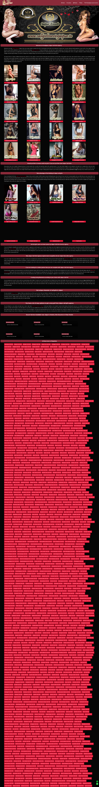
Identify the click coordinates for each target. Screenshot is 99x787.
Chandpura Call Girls (36, 568)
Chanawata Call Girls (20, 563)
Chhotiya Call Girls (63, 595)
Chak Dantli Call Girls (59, 544)
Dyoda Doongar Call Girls (70, 687)
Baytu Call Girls (47, 452)
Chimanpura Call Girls (47, 598)
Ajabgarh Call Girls (39, 349)
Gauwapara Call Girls (59, 716)
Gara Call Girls (42, 711)
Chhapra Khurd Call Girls (48, 588)
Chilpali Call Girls (38, 598)
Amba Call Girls (70, 359)
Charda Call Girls (8, 576)
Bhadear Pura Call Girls (46, 462)
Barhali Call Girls (31, 433)
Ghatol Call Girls (68, 724)
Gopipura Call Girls (80, 738)
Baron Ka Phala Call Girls (83, 440)
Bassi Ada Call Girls (60, 447)
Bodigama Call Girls (79, 519)
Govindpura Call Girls (40, 743)
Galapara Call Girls (88, 696)
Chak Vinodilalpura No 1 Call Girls (87, 558)
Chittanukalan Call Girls (9, 603)
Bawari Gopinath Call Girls (70, 450)
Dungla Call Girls (36, 684)
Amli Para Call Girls (18, 366)
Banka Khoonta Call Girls (62, 415)
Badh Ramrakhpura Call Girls (59, 383)
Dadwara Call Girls (63, 615)
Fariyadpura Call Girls (32, 689)
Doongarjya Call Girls (20, 677)
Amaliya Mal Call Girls (86, 356)
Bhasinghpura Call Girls (59, 479)
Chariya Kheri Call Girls (36, 576)
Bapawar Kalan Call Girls (61, 420)
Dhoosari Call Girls (78, 664)
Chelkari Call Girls (38, 583)
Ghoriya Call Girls (59, 726)
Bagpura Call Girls (65, 393)
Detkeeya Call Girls (48, 642)
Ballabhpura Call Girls (36, 405)
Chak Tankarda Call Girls (54, 558)
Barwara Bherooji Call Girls (56, 442)
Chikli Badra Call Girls (9, 598)
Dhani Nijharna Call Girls (45, 652)
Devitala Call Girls (45, 645)
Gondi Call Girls (64, 733)
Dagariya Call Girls (80, 615)
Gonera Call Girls (72, 733)
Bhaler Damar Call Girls (42, 470)
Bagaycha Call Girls (62, 391)
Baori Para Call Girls (51, 420)
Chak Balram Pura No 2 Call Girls (50, 539)
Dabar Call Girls (80, 610)
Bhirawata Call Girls (53, 494)
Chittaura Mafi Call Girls (33, 603)
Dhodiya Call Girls (54, 662)
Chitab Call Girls (60, 600)
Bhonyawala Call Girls (40, 499)
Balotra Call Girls (75, 405)
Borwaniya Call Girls (9, 531)
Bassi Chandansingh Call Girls (72, 447)
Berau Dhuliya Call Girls (70, 460)
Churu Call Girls (43, 610)
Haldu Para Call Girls (50, 756)
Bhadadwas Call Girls (35, 462)
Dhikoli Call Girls (86, 659)
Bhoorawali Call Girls (67, 502)
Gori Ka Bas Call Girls (54, 741)
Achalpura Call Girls (65, 344)
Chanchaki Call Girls (40, 563)
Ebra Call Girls (16, 689)
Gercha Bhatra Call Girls (28, 719)
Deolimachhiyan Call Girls (30, 640)
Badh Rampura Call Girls (47, 383)
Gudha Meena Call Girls (54, 746)
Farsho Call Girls (41, 689)
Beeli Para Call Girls (18, 455)
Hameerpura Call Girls (19, 758)
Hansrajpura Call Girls (59, 761)
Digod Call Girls (89, 667)
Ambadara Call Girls (30, 361)
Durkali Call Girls (18, 687)
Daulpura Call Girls (33, 630)
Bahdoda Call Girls (56, 396)
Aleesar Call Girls (19, 356)
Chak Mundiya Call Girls (22, 553)
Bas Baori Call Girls (31, 445)
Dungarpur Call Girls (27, 684)
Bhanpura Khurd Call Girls (82, 474)
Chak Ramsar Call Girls (22, 556)
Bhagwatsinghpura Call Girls (25, 467)
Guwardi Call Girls (53, 753)
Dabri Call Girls (71, 613)
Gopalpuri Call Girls (28, 738)
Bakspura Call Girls (89, 401)
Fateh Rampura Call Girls (74, 689)
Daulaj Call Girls (80, 627)
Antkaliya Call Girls (24, 371)
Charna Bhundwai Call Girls (65, 576)
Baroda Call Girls (25, 440)
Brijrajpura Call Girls (27, 534)
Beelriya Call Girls (44, 455)
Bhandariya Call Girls (66, 472)
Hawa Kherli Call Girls (83, 775)
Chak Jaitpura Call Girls (47, 548)
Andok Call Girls (44, 368)
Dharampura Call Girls (53, 655)
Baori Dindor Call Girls (9, 420)
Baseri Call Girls (58, 445)
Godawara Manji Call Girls (85, 729)
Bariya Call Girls (46, 435)
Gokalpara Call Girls (58, 731)
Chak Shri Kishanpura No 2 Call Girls (27, 558)
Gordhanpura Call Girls (36, 741)
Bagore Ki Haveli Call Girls (54, 393)
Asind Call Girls (25, 376)
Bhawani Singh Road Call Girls (51, 484)
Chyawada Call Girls (52, 610)
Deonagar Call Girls (82, 640)
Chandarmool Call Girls (56, 566)
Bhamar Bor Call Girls (61, 470)
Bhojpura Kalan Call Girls (49, 497)
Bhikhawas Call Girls (68, 492)
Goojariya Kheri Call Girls (31, 736)
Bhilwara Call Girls (77, 492)
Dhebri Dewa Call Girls (77, 657)
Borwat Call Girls (17, 531)
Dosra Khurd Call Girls (9, 682)
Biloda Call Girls (50, 514)
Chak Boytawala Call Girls (32, 541)
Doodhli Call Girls (55, 674)
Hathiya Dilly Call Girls (87, 773)
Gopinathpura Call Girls (61, 738)
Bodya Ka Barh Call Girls (17, 521)
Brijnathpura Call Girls (9, 534)
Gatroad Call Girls (29, 716)
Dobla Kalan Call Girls (69, 669)
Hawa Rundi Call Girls (9, 778)
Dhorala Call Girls (87, 664)
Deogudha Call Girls (61, 637)
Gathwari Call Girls (8, 716)
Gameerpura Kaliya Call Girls (44, 701)
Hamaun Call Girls (89, 756)
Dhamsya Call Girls (70, 647)
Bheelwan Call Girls (18, 489)
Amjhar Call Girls (66, 364)
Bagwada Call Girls (36, 396)
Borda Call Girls (15, 526)
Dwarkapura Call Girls (49, 687)
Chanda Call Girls (69, 563)
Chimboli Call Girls (57, 598)
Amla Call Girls (75, 364)
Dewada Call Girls (71, 645)
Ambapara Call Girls (49, 361)
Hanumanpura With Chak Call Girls (23, 763)
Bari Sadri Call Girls (87, 433)
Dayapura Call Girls (9, 632)
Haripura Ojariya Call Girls (69, 768)
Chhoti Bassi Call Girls (20, 595)
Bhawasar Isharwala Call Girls (34, 487)
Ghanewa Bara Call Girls (68, 719)
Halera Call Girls (59, 756)
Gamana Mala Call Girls (56, 699)
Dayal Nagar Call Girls (67, 630)
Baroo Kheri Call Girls (9, 442)
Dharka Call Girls (72, 655)
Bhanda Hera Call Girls (47, 472)
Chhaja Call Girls (8, 585)
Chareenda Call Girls (17, 576)
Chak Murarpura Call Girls (34, 553)
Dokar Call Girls (59, 672)
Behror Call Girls (24, 460)
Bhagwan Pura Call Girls (62, 465)
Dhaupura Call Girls (47, 657)
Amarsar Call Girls (38, 359)
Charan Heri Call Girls (9, 573)
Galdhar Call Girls (17, 699)
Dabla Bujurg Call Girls (41, 613)
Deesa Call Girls (89, 632)
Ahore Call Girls (20, 349)
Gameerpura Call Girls (17, 701)
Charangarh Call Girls (31, 573)
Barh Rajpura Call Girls (57, 430)
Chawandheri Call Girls (34, 581)
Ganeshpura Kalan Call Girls (35, 706)
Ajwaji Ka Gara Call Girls (48, 351)
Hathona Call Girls (45, 775)
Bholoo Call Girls (90, 497)
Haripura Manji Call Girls (57, 768)
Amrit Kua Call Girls (54, 366)
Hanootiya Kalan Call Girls (74, 758)
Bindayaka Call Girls (86, 514)
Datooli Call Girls (52, 627)
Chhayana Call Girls (72, 590)
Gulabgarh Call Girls (40, 748)
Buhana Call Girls (34, 536)
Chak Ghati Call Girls (31, 546)
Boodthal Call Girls (75, 521)
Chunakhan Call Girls (9, 610)
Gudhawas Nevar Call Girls (10, 748)
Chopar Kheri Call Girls (77, 605)
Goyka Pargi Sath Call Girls (10, 746)
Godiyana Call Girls (9, 731)
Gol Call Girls (20, 733)
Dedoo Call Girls (38, 632)
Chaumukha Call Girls (54, 578)
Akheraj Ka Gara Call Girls (41, 354)
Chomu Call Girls (59, 605)
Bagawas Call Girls (27, 391)
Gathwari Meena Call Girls (19, 716)
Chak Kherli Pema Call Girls (10, 551)
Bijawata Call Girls (44, 511)
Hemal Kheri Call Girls (18, 780)
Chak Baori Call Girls (62, 539)
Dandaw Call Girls (63, 622)
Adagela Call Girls (16, 346)
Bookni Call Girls (90, 521)
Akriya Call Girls (75, 354)
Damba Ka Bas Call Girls (88, 620)
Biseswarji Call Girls (44, 516)
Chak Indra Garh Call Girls (10, 548)
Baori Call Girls (82, 418)
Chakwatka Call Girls (56, 561)
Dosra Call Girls (86, 679)
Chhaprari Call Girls (59, 588)
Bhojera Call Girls (88, 494)
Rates (81, 2)
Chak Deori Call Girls (80, 544)
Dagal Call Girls (72, 615)
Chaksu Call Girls (38, 561)
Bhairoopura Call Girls (65, 467)
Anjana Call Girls (59, 368)
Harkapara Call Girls (19, 770)
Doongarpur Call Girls (30, 677)
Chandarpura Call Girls (67, 566)
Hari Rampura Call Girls (86, 766)
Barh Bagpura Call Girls (56, 425)
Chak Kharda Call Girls (69, 548)
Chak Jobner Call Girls (58, 548)
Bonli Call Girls (46, 521)
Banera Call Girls (58, 413)
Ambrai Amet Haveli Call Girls (87, 361)
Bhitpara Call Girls (62, 494)
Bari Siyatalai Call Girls (19, 435)
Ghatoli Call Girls (77, 724)
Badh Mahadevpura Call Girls (35, 383)
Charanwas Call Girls (41, 573)
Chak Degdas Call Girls (69, 544)
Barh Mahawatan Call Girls (10, 430)
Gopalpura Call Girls (18, 738)
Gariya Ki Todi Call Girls (39, 714)
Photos (75, 2)
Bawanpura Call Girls (59, 450)
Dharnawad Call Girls (19, 657)
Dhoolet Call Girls (48, 664)
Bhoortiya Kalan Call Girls (18, 504)
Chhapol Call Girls (8, 588)
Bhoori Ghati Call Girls (77, 502)
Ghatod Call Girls (60, 724)
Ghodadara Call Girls (35, 726)
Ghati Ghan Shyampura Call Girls (11, 724)
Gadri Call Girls (88, 694)
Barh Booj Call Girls (9, 428)
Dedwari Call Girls (46, 632)
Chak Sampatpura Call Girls (55, 556)
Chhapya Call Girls (76, 588)
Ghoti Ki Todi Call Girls (78, 726)
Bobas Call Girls (51, 519)
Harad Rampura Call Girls (67, 763)
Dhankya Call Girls (81, 652)
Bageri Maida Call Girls (9, 393)
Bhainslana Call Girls (46, 467)
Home (63, 2)
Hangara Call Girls (63, 758)
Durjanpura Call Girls (9, 687)
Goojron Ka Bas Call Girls (43, 736)
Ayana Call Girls (67, 378)
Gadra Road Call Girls (79, 694)
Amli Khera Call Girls (9, 366)
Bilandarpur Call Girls (17, 514)
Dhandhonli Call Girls (17, 650)
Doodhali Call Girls (47, 674)
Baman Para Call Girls (32, 408)
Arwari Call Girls (69, 373)
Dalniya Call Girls (8, 620)
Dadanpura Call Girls (16, 615)
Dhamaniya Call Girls (60, 647)
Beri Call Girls (89, 460)
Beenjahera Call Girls (73, 455)
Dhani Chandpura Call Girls (64, 650)
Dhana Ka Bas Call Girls (80, 647)
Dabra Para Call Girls (62, 613)
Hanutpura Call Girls (45, 763)
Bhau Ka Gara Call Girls (19, 484)
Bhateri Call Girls (16, 482)
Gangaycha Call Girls (43, 709)
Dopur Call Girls (60, 679)
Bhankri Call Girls (17, 474)
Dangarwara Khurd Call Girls (74, 622)
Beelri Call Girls (36, 455)
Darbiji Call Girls (8, 627)
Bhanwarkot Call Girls (40, 477)
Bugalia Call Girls (25, 536)
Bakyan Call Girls (8, 403)
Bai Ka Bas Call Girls (83, 396)
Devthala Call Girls (62, 645)
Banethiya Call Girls (67, 413)
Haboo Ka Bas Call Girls (19, 756)
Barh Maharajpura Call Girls (76, 428)
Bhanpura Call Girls (72, 474)
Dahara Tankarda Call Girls (26, 618)
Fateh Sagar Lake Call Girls (86, 689)
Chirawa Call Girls (74, 598)
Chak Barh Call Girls (72, 539)
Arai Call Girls (40, 371)
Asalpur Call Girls (77, 373)
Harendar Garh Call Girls (50, 766)
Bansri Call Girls (26, 418)
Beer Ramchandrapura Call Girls (33, 457)
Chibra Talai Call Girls (73, 595)
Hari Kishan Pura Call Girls (74, 766)
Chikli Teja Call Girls (29, 598)
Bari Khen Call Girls (69, 433)
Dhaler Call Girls (42, 647)
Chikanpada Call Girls (83, 595)
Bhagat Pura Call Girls (9, 465)
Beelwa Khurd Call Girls (54, 455)
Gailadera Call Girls (52, 696)
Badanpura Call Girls (51, 381)
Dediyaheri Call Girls (29, 632)
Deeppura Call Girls (81, 632)
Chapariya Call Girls (66, 571)
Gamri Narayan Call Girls (64, 701)
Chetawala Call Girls (58, 583)
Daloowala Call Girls (29, 620)
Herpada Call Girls (28, 780)
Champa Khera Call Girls (67, 561)
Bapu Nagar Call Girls (19, 423)
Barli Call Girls (35, 438)
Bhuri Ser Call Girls (74, 507)
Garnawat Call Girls (69, 714)
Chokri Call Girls (19, 605)
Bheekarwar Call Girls (75, 487)
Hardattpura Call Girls (20, 766)
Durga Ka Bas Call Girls (56, 684)
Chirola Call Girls (27, 600)
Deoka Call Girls (70, 637)
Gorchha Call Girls (26, 741)
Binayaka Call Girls (76, 514)
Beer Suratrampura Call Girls (47, 457)
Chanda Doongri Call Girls (79, 563)
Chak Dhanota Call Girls (10, 546)
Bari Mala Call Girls (78, 433)
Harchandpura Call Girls (10, 766)
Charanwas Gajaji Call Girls (52, 573)
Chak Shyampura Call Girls (41, 558)
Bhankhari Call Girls (9, 474)
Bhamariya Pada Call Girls (82, 470)
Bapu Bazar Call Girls (9, 423)
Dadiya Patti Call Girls (36, 615)
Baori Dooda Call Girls (19, 420)
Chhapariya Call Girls (71, 585)
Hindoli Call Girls (53, 783)
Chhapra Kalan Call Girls (37, 588)
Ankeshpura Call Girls (68, 368)
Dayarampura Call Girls (19, 632)
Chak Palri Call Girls (80, 553)
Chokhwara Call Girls (79, 603)
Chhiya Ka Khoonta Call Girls (68, 593)
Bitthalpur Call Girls (16, 519)
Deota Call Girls (17, 642)
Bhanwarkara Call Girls (29, 477)
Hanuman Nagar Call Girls (70, 761)
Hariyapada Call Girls (9, 770)
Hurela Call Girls (88, 785)
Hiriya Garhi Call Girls (34, 785)
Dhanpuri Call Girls (8, 655)
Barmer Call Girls (81, 438)
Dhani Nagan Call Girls (23, 652)
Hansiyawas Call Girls (49, 761)
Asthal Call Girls (64, 376)
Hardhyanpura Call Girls (31, 766)
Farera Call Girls (23, 689)
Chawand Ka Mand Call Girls (22, 581)
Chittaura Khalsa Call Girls (21, 603)
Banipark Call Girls (26, 415)
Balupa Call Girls (22, 408)
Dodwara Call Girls (22, 672)
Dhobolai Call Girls (36, 662)
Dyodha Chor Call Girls (82, 687)
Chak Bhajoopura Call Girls (20, 541)
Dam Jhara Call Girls (57, 620)
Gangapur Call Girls (57, 706)
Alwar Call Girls (42, 356)
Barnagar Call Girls (8, 440)
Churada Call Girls (27, 610)
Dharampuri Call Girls (63, 655)
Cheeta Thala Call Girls (9, 583)
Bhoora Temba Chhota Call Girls (55, 502)
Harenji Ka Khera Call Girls (61, 766)
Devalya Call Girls (89, 642)
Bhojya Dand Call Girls (72, 497)
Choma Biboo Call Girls (28, 605)
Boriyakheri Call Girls (9, 529)
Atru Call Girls (34, 378)
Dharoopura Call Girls (29, 657)
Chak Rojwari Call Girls (43, 556)
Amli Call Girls (91, 364)
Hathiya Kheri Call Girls (9, 775)
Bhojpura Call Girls (39, 497)
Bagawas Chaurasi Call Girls (50, 391)
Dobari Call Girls (51, 669)
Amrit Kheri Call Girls (44, 366)
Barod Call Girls (17, 440)
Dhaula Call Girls (38, 657)
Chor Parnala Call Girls (88, 605)
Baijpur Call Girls (18, 398)
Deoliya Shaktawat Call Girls (61, 640)
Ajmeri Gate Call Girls (19, 351)
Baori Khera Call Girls (30, 420)
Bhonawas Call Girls (9, 499)
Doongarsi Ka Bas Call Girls (42, 677)
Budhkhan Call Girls (9, 536)
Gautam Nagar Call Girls (48, 716)
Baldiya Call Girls (75, 403)
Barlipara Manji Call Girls (63, 438)
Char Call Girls (83, 571)
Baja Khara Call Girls (54, 398)
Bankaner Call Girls (72, 415)
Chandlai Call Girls (17, 568)
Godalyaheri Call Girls (74, 729)
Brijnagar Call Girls (87, 531)
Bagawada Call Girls (18, 391)
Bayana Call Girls (31, 452)
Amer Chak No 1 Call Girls (19, 364)
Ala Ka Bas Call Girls (84, 354)
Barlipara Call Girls (53, 438)
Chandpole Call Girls (27, 568)
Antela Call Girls (15, 371)
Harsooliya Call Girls (17, 773)
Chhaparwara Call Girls (82, 585)
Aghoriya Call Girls (71, 346)
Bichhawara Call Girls (26, 509)
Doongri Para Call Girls (51, 679)
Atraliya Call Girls (26, 378)
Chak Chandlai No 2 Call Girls (11, 544)
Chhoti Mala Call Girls (42, 595)
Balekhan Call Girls (85, 403)
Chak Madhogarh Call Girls (56, 551)
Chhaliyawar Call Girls (17, 585)
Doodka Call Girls (63, 674)
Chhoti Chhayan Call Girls (32, 595)
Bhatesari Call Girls (25, 482)
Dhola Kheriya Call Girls (64, 662)
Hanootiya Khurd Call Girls (86, 758)
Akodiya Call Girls (67, 354)
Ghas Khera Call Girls (18, 721)
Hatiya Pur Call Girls (54, 775)
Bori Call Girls (39, 526)
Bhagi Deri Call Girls (29, 465)
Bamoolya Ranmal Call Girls (10, 413)
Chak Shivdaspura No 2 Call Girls (11, 558)
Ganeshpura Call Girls (9, 706)
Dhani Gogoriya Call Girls (88, 650)
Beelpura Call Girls (28, 455)
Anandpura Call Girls (64, 366)
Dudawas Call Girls (39, 682)
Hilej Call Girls (47, 780)
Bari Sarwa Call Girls (9, 435)
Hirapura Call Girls (25, 785)
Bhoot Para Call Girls (29, 504)
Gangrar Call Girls (85, 709)
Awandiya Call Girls (59, 378)
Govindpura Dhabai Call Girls (65, 743)
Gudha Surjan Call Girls (78, 746)
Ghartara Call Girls (8, 721)
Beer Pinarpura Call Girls (20, 457)
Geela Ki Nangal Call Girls (81, 716)
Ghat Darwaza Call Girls (38, 721)
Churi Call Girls (35, 610)
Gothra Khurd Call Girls (20, 743)
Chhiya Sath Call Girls (80, 593)
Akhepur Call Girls (21, 354)
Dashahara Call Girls (43, 627)
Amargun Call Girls (8, 359)
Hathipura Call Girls (77, 773)
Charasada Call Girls (63, 573)
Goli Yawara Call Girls (45, 733)
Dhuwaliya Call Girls (62, 667)
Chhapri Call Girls (67, 588)
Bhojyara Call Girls (82, 497)
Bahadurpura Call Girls (46, 396)
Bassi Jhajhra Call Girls (84, 447)
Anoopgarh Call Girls (78, 368)
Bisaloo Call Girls (35, 516)
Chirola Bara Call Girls (37, 600)
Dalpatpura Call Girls (39, 620)
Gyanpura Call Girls (88, 753)
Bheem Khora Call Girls (28, 489)
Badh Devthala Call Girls (22, 383)
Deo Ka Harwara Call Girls (10, 637)
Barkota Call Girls (8, 438)
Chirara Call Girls (66, 598)
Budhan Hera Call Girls (74, 534)
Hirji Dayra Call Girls (54, 785)
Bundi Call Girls (42, 536)
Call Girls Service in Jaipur (37, 306)
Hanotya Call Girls (17, 761)
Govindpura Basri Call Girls (52, 743)
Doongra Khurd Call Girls (86, 677)
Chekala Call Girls (29, 583)
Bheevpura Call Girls (26, 492)
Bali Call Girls (7, 405)
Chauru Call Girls (74, 578)
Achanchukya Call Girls (75, 344)
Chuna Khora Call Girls (83, 608)
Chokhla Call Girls (70, 603)
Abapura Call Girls (18, 344)
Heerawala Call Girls (77, 778)
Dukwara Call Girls (85, 682)
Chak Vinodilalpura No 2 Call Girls (12, 561)
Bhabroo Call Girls (16, 462)
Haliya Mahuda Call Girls (69, 756)
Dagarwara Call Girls (89, 615)
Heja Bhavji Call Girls (86, 778)
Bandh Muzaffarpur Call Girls (47, 413)
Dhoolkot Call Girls (69, 664)
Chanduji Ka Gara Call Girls (45, 571)
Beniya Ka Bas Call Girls (59, 460)
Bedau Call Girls (63, 452)
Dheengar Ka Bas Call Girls (20, 659)
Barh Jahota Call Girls (65, 428)
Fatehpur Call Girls (18, 692)
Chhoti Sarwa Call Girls (53, 595)
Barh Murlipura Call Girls (32, 430)
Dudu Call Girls (68, 682)
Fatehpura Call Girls (27, 692)
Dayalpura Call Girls (87, 630)
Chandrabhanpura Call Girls (59, 568)
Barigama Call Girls (29, 435)
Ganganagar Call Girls (46, 706)
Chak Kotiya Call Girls (34, 551)
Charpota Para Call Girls (77, 576)
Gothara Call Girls (86, 741)
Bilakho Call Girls (8, 514)
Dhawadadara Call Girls (57, 657)
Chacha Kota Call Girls (61, 536)
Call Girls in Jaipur (68, 258)
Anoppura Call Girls (88, 368)
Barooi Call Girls (18, 442)
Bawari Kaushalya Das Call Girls (83, 450)
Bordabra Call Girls (24, 526)
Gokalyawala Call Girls (68, 731)
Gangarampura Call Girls (10, 709)
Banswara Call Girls (63, 418)
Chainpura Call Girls (85, 536)
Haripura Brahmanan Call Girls (32, 768)
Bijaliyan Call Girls (79, 509)
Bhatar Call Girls (8, 482)
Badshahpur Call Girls (62, 388)
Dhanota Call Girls (90, 652)
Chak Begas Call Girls (9, 541)
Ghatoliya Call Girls (86, 724)
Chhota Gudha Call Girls (10, 595)
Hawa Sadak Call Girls (19, 778)
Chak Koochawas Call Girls (23, 551)
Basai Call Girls (50, 445)
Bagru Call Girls (19, 396)
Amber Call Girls (76, 361)
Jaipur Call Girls (15, 48)
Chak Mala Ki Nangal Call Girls (82, 551)
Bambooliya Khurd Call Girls (10, 410)
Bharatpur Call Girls (9, 479)
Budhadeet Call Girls (64, 534)
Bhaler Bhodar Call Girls (20, 470)
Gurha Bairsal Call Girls (26, 751)
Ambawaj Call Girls (59, 361)
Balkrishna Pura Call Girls (25, 405)
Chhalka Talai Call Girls (28, 585)
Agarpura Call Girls (62, 346)
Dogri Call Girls (51, 672)
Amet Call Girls (52, 364)
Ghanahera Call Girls (57, 719)
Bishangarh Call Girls (54, 516)
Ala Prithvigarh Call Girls (10, 356)
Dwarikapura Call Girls (27, 687)
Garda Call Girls (69, 711)
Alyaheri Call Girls (50, 356)
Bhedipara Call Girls (65, 487)
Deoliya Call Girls (40, 640)
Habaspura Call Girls (9, 756)
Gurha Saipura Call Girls (74, 751)
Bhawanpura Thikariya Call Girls (11, 487)
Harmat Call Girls (39, 770)
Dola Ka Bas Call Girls (77, 672)
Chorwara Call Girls (46, 608)
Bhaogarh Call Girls (50, 477)
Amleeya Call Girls (83, 364)
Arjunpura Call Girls (9, 373)
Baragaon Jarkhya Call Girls (59, 423)
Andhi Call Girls (36, 368)
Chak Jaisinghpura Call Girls (35, 548)
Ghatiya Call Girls (43, 724)
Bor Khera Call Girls (37, 524)
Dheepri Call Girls (40, 659)
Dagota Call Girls (8, 618)
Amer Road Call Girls (43, 364)
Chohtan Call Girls (61, 603)
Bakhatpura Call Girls (60, 401)
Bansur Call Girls (54, 418)
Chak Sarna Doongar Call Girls (82, 556)
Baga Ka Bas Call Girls (84, 388)
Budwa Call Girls (17, 536)
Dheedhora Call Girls (9, 659)
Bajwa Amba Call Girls (31, 401)
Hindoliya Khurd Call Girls (76, 783)
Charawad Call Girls (73, 573)
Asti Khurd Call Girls (82, 376)
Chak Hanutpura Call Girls (77, 546)
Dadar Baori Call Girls (26, 615)
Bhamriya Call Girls (27, 472)
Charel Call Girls (26, 576)
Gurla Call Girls (8, 753)
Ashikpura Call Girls (9, 376)
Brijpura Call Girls (18, 534)
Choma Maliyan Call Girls (40, 605)
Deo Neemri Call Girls (33, 637)
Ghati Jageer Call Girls (24, 724)
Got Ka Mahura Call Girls (65, 741)
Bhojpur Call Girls (30, 497)
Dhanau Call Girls (90, 647)
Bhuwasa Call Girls (17, 509)
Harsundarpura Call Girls (28, 773)
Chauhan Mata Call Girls (43, 578)
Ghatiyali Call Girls (52, 724)
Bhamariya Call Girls (71, 470)
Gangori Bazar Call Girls (75, 709)
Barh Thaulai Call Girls (9, 433)
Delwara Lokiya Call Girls (72, 635)
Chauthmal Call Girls (83, 578)
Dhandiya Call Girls (27, 650)
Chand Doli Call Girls (60, 563)
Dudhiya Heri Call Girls (59, 682)
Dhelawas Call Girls (78, 659)
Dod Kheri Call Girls (86, 669)
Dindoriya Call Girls (17, 669)
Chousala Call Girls (64, 608)
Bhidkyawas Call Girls (47, 492)
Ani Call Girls (51, 368)
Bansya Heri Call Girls (73, 418)
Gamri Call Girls (54, 701)
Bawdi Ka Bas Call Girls (21, 452)
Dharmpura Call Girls (9, 657)
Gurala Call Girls (87, 748)
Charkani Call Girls (54, 576)
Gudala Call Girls (20, 746)
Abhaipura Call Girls (36, 344)
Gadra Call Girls (70, 694)
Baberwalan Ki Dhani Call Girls (21, 381)
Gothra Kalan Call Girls (9, 743)
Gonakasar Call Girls (55, 733)
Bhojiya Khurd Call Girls (20, 497)
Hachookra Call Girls (40, 756)
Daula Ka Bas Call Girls (71, 627)
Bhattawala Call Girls (63, 482)
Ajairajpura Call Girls (57, 349)
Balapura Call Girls (49, 403)
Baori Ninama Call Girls (40, 420)
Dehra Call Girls (44, 635)
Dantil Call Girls (58, 625)
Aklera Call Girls (51, 354)
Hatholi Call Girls (36, 775)
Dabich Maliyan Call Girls (30, 613)
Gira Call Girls (15, 729)
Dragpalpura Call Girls (19, 682)
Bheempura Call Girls (71, 489)
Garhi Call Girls (19, 714)
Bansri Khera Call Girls (35, 418)
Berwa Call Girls (8, 462)
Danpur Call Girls (8, 625)
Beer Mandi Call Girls (9, 457)
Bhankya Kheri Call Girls (37, 474)
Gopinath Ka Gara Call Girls (49, 738)
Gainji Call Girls (60, 696)
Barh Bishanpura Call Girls (79, 425)
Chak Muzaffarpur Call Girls (46, 553)
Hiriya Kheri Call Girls (44, 785)
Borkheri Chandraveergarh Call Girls (39, 529)
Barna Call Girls (89, 438)
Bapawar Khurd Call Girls (73, 420)
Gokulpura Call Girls (78, 731)
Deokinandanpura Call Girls (80, 637)
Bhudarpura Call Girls (34, 507)
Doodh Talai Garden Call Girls (35, 674)
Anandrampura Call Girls (84, 366)
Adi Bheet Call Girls (45, 346)
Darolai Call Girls (34, 627)
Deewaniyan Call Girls (9, 635)
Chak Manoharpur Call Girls (10, 553)
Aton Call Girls (19, 378)
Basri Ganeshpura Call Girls (10, 447)
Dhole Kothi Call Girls (74, 662)
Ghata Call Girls (48, 721)
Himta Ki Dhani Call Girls (35, 783)
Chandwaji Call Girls (56, 571)
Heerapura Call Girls (67, 778)
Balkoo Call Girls (14, 405)
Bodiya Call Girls (87, 519)
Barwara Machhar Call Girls (68, 442)
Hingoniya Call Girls (87, 783)
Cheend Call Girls (72, 581)
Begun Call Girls (16, 460)
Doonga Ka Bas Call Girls (74, 674)
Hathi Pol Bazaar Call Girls (66, 773)
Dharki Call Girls (81, 655)
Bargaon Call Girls (26, 425)
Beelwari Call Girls (64, 455)
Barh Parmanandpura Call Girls (44, 430)
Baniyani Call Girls (35, 415)
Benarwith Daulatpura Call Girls (35, 460)
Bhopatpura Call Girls (49, 504)
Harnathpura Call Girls (58, 770)
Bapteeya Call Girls (84, 420)
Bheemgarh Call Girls (51, 489)
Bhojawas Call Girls (80, 494)
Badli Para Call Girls (57, 386)
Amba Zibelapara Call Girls (10, 361)
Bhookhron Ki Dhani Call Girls (62, 499)
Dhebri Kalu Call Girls (87, 657)
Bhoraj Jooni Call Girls (77, 504)
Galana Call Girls (79, 696)
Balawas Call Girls (67, 403)
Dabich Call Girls (8, 613)
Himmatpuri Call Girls (9, 783)
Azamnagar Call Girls (9, 381)
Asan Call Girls (86, 373)
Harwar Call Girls (37, 773)
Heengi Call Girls (47, 778)
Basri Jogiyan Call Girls (22, 447)
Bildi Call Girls (35, 514)
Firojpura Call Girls (86, 692)
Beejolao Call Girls (89, 452)
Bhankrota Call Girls (27, 474)
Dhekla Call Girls (69, 659)
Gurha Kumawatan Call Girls (50, 751)
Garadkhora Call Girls (60, 711)
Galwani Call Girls (26, 699)
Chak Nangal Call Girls (58, 553)
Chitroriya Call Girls (86, 600)
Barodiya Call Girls (42, 440)
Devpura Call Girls (53, 645)
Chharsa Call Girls (8, 590)
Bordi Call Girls (32, 526)
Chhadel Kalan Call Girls (78, 583)
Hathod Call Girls (28, 775)
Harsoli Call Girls (8, 773)
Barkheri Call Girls (83, 435)
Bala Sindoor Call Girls (39, 403)
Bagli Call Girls (45, 393)
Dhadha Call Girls (8, 647)
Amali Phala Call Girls (76, 356)
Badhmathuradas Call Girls (10, 386)
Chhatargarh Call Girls (18, 590)
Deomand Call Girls (72, 640)
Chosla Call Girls (55, 608)
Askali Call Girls (32, 376)
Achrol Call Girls (8, 346)
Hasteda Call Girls (56, 773)
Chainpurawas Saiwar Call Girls (25, 539)
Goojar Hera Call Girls (9, 736)
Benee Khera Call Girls (47, 460)
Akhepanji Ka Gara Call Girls (10, 354)
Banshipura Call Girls (9, 418)
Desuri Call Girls (39, 642)
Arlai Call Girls (17, 373)
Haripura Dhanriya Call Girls (45, 768)
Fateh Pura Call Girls (63, 689)
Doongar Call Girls (84, 674)
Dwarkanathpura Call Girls (38, 687)
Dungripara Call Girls (45, 684)
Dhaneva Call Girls (36, 650)
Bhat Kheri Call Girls (69, 479)
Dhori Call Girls (16, 667)
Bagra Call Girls (73, 393)
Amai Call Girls (59, 356)
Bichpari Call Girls (45, 509)
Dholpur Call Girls (18, 664)
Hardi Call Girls (40, 766)
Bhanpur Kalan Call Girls (61, 474)
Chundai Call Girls (18, 610)
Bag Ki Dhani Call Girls (73, 388)
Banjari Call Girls (44, 415)
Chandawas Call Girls (88, 566)
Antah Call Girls (8, 371)
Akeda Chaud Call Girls (59, 351)
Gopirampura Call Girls (9, 741)
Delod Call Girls (62, 635)
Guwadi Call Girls (35, 753)
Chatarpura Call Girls (9, 578)
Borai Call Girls (87, 524)
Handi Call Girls (55, 758)
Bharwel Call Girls (49, 479)
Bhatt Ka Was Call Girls (52, 482)
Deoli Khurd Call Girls (19, 640)
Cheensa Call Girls (81, 581)
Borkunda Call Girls (53, 529)
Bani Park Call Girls (17, 415)
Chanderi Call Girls (8, 568)
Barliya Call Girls (72, 438)
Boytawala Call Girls (26, 531)
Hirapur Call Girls (16, 785)
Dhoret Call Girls (8, 667)
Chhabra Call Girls (67, 583)
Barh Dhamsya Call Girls (42, 428)
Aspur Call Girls (48, 376)
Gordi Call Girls (45, 741)
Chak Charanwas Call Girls (36, 544)
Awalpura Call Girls (42, 378)
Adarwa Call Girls (35, 346)
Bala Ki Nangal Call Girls (28, 403)
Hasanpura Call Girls (46, 773)
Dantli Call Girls (66, 625)
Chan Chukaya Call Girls (10, 563)
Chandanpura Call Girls (45, 566)
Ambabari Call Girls (21, 361)
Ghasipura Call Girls (28, 721)
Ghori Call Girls (51, 726)
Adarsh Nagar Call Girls (26, 346)
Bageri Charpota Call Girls (72, 391)
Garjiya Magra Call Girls (50, 714)
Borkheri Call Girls (27, 529)
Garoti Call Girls (88, 714)
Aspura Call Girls (56, 376)
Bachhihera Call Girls (33, 381)
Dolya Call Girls (8, 674)
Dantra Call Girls (74, 625)
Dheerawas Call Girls (60, 659)
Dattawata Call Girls (61, 627)
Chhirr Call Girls (57, 593)
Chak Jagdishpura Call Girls (22, 548)
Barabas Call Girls (48, 423)
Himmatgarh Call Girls (71, 780)
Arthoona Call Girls (61, 373)
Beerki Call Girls (57, 457)
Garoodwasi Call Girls (79, 714)
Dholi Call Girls (83, 662)
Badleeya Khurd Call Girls (46, 386)
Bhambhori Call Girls (9, 472)
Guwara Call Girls (44, 753)
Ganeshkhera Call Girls (83, 704)
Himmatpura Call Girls (81, 780)
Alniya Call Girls (27, 356)
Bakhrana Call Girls (70, 401)
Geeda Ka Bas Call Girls (70, 716)
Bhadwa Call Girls (83, 462)
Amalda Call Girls (66, 356)
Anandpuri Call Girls (73, 366)
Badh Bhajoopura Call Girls (10, 383)
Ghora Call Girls (43, 726)
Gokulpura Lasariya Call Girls (11, 733)
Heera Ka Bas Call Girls (57, 778)
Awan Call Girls (50, 378)
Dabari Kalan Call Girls (89, 610)
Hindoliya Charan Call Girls (64, 783)
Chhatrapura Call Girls (39, 590)
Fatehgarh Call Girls (9, 692)
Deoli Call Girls (90, 637)
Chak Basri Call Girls (81, 539)
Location (69, 2)
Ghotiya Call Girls (88, 726)
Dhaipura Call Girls (17, 647)
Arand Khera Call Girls (58, 371)
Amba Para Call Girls (78, 359)
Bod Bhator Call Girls (69, 519)
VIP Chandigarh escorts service (91, 2)
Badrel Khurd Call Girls (30, 388)
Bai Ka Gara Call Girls (9, 398)
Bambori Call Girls (34, 410)
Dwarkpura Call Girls (60, 687)
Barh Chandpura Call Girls (19, 428)
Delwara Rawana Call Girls (84, 635)
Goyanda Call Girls (76, 743)
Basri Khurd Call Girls (42, 447)
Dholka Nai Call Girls (9, 664)
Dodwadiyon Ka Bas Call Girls (11, 672)
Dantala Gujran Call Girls (26, 625)
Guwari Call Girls (61, 753)
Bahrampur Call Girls (73, 396)
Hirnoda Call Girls (63, 785)
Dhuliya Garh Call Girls (42, 667)
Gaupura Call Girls (38, 716)
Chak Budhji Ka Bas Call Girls (45, 541)
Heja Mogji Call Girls (9, 780)
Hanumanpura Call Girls (10, 763)
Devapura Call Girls (17, 645)
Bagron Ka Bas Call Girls (10, 396)
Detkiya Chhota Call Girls (68, 642)
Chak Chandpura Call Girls (23, 544)
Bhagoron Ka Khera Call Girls (50, 465)
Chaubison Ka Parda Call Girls (30, 578)
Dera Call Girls (24, 642)
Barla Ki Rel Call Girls (17, 438)
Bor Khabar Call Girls (27, 524)
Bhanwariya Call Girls (19, 477)
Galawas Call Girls (8, 699)
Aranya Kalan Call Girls (77, 371)
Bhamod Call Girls (18, 472)
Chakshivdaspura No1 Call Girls (26, 561)
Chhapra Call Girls (26, 588)
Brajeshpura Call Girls (69, 531)
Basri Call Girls (82, 445)
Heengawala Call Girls (37, 778)
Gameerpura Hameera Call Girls (30, 701)
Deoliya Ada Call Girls (49, 640)
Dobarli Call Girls (59, 669)
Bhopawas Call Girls (59, 504)
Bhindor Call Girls (35, 494)
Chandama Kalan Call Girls (21, 566)
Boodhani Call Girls (66, 521)
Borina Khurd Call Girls (67, 526)
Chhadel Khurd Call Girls (89, 583)
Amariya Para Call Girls (18, 359)
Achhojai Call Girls (85, 344)
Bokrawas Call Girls (38, 521)
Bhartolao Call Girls (40, 479)
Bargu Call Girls (34, 425)
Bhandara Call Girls (57, 472)
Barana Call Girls (85, 423)
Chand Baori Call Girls (49, 563)
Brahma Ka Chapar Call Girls (38, 531)
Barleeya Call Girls (27, 438)
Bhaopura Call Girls (59, 477)
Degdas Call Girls (36, 635)
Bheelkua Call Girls (85, 487)
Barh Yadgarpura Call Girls (20, 433)
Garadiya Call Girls (51, 711)
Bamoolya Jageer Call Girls (77, 410)
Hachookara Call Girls (30, 756)
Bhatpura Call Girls (42, 482)
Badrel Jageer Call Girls (19, 388)
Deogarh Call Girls (52, 637)
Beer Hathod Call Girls (83, 455)
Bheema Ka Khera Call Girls (40, 489)
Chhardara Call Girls (86, 588)
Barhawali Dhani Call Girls (41, 433)
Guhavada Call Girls (21, 748)
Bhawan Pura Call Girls (38, 484)
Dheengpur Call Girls (31, 659)
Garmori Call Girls (60, 714)
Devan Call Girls (8, 645)
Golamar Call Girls (36, 733)
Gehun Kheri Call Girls (9, 719)
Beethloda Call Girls (86, 457)
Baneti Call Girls (75, 413)
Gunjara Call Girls (79, 748)
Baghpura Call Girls (27, 393)
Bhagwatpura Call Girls (84, 465)
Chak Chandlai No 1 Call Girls (83, 541)
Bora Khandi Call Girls (69, 524)
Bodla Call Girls (8, 521)
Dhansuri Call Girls (17, 655)
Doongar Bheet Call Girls (10, 677)
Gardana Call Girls (78, 711)
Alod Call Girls (35, 356)
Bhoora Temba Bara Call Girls (41, 502)
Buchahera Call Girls (37, 534)
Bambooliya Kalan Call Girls (63, 408)
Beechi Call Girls (71, 452)
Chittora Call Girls (42, 603)
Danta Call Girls (16, 625)
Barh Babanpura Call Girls (44, 425)
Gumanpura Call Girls (60, 748)
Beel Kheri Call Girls (9, 455)
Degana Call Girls (18, 635)
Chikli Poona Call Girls (19, 598)
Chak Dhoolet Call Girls (21, 546)
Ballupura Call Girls (46, 405)
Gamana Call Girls (34, 699)
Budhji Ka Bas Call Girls (85, 534)
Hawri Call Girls (29, 778)
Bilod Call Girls (42, 514)
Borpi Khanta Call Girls (73, 529)
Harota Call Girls (75, 770)
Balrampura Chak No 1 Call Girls (11, 408)
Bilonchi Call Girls (58, 514)
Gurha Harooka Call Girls (37, 751)
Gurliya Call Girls (15, 753)
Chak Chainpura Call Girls (58, 541)
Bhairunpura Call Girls (75, 467)
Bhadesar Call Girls (57, 462)
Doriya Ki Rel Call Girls (70, 679)
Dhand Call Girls (8, 650)
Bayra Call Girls (39, 452)
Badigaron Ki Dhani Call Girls (34, 386)
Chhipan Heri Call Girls (38, 593)
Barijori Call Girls (37, 435)
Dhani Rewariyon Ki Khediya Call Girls (59, 652)
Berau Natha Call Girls (80, 460)
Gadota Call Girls (62, 694)
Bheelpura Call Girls (9, 489)
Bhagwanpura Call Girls (73, 465)
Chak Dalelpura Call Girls (48, 544)
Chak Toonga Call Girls (65, 558)
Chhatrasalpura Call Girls (50, 590)
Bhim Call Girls (85, 492)
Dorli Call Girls (79, 679)
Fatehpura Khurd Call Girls (50, 692)
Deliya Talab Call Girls (53, 635)
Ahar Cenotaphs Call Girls (10, 349)
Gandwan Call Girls (40, 704)
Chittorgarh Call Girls (51, 603)
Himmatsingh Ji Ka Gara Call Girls (22, 783)
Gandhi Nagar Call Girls (9, 704)
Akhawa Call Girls (78, 351)
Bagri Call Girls (81, 393)
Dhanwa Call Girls (26, 655)
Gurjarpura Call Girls (84, 751)
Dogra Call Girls (43, 672)
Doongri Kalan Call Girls (29, 679)
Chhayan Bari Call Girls (62, 590)
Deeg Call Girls (54, 632)
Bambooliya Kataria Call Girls (77, 408)
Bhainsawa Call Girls (36, 467)
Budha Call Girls (55, 534)
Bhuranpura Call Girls (52, 507)
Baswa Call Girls (29, 450)
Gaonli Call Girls (26, 711)
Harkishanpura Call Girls (29, 770)
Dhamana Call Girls (51, 647)
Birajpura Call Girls (8, 516)
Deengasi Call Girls (63, 632)
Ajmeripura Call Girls (29, 351)
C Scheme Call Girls (51, 536)
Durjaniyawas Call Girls (85, 684)
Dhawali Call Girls (67, 657)
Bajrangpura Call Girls (20, 401)
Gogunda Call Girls (30, 731)
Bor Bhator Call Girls (17, 524)
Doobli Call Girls (24, 674)
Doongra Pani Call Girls (9, 679)
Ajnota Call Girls (38, 351)
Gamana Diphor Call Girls (45, 699)
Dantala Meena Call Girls (37, 625)
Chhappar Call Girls (17, 588)
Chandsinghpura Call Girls (20, 571)
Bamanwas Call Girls (42, 408)
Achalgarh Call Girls (56, 344)
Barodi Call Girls (33, 440)
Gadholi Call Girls (36, 694)
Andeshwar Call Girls (27, 368)
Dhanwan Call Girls (35, 655)
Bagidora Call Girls (36, 393)
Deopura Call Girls (8, 642)
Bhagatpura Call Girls (19, 465)
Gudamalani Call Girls (30, 746)
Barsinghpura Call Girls (27, 442)
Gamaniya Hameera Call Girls (69, 699)
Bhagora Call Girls (38, 465)
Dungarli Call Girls (18, 684)
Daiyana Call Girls (44, 618)
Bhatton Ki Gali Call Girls (83, 482)
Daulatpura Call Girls (23, 630)
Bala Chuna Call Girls (17, 403)
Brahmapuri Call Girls (49, 531)
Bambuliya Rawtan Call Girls (45, 410)
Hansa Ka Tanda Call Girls (38, 761)
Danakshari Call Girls (32, 622)
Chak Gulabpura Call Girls (65, 546)
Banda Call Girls (37, 413)
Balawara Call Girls (58, 403)
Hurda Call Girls (80, 785)
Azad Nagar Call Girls (84, 378)
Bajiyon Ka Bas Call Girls (10, 401)
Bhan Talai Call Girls (36, 472)
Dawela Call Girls (58, 630)
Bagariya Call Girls (8, 391)
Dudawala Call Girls (30, 682)
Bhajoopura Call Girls (9, 470)
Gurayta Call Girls (8, 751)
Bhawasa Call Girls (23, 487)
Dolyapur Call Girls (16, 674)
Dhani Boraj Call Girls (53, 650)
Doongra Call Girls (64, 677)
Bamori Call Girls (21, 413)
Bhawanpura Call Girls (86, 484)
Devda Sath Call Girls (26, 645)
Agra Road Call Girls (89, 346)
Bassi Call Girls (52, 447)
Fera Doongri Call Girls (76, 692)
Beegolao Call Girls (80, 452)
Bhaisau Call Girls (85, 467)
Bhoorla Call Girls (8, 504)
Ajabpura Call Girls (48, 349)
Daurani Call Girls (41, 630)
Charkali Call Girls (45, 576)
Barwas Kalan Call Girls (9, 445)
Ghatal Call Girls (77, 721)
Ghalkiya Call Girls (48, 719)
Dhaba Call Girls (88, 645)
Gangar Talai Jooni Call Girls (79, 706)
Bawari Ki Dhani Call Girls (10, 452)
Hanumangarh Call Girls (83, 761)
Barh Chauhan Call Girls (31, 428)
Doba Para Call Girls (34, 669)
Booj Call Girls (83, 521)
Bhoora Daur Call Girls (18, 502)
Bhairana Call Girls (56, 467)
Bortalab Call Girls (83, 529)
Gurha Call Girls (16, 751)
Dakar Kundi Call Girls (65, 618)
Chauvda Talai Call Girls (10, 581)
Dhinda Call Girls (8, 662)
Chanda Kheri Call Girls (9, 566)
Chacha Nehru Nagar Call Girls (73, 536)
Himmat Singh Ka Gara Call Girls (58, 780)
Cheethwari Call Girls (20, 583)
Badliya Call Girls (75, 386)
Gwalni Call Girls (79, 753)
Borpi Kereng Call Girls (62, 529)
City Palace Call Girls (61, 610)
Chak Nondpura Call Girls (69, 553)
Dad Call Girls (7, 615)
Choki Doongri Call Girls (10, 605)
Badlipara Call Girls (67, 386)
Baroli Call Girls (73, 440)
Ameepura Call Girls (9, 364)
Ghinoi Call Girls (26, 726)
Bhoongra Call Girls (9, 502)
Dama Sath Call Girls (67, 620)
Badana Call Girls (42, 381)
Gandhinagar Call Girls (20, 704)
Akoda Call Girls (59, 354)
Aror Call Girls (53, 373)
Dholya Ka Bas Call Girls (28, 664)
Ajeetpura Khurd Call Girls (80, 349)
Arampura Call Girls (48, 371)
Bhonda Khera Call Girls (19, 499)
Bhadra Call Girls (74, 462)
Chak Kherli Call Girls (79, 548)
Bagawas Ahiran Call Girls (37, 391)
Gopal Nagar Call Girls (84, 736)
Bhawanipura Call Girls (63, 484)
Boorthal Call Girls (8, 524)
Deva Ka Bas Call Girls (80, 642)
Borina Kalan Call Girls (56, 526)
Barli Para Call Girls (43, 438)
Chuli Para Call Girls (73, 608)
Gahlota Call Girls (35, 696)
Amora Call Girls (35, 366)
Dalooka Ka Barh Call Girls (18, 620)
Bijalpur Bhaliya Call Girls (10, 511)
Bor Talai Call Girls (59, 524)
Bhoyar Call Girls (16, 507)
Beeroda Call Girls (76, 457)
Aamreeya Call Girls (9, 344)
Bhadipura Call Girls (66, 462)
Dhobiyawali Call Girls (26, 662)
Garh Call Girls (86, 711)
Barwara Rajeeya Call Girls (81, 442)
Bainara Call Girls (26, 398)
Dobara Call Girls (43, 669)
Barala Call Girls (69, 423)
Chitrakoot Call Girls (77, 600)
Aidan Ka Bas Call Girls (29, 349)
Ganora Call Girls (8, 711)
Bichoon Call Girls (36, 509)
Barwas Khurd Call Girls (21, 445)
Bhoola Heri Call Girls (84, 499)
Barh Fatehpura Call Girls (54, 428)
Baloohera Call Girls (67, 405)
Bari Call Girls (50, 433)
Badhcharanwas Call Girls (80, 383)
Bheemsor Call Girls (81, 489)
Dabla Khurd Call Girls (52, 613)
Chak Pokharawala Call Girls (10, 556)
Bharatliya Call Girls (87, 477)
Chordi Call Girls (37, 608)
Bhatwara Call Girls (9, 484)
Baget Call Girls (18, 393)
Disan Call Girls (26, 669)
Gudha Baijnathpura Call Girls (42, 746)
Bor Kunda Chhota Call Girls (48, 524)
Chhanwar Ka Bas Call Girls (51, 585)
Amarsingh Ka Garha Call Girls (49, 359)
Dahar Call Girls (16, 618)
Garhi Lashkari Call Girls (28, 714)
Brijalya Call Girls (78, 531)
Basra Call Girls (74, 445)
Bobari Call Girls (43, 519)
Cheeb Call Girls (53, 581)
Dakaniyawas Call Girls (54, 618)
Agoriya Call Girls (80, 346)
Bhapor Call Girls (67, 477)
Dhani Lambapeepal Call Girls (11, 652)
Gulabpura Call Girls (50, 748)
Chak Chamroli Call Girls (70, 541)
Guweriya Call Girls (70, 753)
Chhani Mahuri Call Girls (39, 585)
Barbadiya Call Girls (9, 425)
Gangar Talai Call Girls (66, 706)
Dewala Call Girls (79, 645)
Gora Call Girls (18, 741)
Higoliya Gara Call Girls (38, 780)
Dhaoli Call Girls (44, 655)
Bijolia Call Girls (52, 511)
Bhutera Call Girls (8, 509)
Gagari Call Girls (17, 696)
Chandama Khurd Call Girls (33, 566)
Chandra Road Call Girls (47, 568)
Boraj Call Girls (8, 526)
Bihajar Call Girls (61, 509)
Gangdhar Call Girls (53, 709)
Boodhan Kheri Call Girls (56, 521)
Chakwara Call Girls (47, 561)
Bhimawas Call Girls (9, 494)
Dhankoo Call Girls (72, 652)
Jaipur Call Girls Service (21, 176)
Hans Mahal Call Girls (26, 761)
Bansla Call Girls (18, 418)
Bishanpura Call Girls (64, 516)
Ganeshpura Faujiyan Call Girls (21, 706)
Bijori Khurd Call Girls (78, 511)
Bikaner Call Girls (87, 511)
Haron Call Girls (67, 770)
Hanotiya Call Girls (8, 761)
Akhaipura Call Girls (69, 351)
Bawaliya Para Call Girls (49, 450)
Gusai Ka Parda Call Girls (25, 753)
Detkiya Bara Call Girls (57, 642)
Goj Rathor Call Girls (48, 731)
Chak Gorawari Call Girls (54, 546)
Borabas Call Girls (78, 524)
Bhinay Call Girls (27, 494)
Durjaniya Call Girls (76, 684)
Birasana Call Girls (17, 516)
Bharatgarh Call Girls (77, 477)
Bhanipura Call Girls (76, 472)
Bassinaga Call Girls (20, 450)
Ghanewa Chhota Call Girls (80, 719)
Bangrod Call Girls (8, 415)
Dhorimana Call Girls (24, 667)
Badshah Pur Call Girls (52, 388)
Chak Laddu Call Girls (44, 551)
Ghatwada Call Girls (9, 726)
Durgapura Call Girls (66, 684)
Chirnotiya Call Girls (19, 600)
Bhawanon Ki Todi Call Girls (75, 484)
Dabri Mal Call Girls (90, 613)
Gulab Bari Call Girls (31, 748)
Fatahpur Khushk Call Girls (52, 689)
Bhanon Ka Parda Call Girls (49, 474)
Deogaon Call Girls (43, 637)
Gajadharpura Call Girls (69, 696)
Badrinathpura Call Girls (41, 388)
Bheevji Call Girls (17, 492)
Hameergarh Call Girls (9, 758)
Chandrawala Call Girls (9, 571)
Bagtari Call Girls (27, 396)
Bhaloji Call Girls (52, 470)
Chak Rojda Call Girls (33, 556)
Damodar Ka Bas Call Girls (10, 622)
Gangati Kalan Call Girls (21, 709)
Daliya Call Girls (74, 618)
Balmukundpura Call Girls (56, 405)
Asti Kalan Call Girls (73, 376)
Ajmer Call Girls (90, 349)
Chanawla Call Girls (30, 563)
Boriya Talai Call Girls (85, 526)
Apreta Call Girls (32, 371)
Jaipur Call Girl (13, 248)
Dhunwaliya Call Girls (52, 667)
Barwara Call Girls (45, 442)
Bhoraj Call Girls (68, 504)
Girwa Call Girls (55, 729)
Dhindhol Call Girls (17, 662)
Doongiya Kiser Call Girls (54, 677)
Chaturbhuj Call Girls (19, 578)
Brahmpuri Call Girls (59, 531)
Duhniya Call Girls (76, 682)
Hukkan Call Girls (72, 785)
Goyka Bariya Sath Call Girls (87, 743)
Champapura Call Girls (78, 561)
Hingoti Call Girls (8, 785)
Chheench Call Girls (9, 593)
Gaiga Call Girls (43, 696)
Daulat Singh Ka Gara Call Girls (11, 630)
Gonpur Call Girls (80, 733)
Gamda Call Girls (8, 701)
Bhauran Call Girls (29, 484)
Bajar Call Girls (73, 398)
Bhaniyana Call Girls (86, 472)
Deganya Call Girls (27, 635)
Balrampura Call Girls (85, 405)
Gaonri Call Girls (34, 711)
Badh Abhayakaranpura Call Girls (64, 381)
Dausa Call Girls (49, 630)
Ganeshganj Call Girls (72, 704)
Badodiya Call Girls (84, 386)
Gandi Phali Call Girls (30, 704)
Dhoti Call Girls (33, 667)
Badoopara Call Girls (9, 388)
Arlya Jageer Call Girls (25, 373)
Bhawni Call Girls (45, 487)
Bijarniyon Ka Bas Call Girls (33, 511)
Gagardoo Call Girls (9, 696)
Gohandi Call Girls (39, 731)
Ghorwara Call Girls (69, 726)
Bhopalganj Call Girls (39, 504)
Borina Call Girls (46, 526)
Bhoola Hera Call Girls (73, 499)
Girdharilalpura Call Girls (25, 729)
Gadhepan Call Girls (28, 694)
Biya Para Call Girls (26, 519)
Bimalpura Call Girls (67, 514)
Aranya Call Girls (67, 371)
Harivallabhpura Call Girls (81, 768)
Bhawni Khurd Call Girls (55, 487)
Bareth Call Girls (17, 425)
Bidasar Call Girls (53, 509)
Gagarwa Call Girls (26, 696)
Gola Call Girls (28, 733)
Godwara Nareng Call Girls (19, 731)
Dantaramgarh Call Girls (49, 625)
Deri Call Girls (31, 642)
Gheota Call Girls (17, 726)
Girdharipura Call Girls (35, 729)
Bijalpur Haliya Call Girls (21, 511)
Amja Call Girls (59, 364)
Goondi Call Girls (53, 736)
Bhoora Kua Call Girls (29, 502)
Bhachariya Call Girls (25, 462)
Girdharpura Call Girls (46, 729)
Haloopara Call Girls (79, 756)
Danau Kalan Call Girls (42, 622)
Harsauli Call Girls (83, 770)
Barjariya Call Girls (54, 435)
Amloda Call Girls (27, 366)
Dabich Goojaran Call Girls (18, 613)
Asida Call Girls (17, 376)
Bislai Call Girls (84, 516)
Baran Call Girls (77, 423)
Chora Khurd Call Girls (19, 608)
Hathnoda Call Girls (20, 775)
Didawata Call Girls (72, 667)
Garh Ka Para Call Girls (9, 714)
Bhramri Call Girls (25, 507)
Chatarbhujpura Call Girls (89, 576)
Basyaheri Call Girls (38, 450)
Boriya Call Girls (76, 526)
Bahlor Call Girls (64, 396)
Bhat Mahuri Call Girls (79, 479)
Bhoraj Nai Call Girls (87, 504)
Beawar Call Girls (55, 452)
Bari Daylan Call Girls (59, 433)
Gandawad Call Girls (83, 701)
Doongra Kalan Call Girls (75, 677)
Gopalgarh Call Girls (9, 738)
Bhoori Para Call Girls (87, 502)
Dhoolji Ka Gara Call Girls (59, 664)
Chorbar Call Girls (29, 608)
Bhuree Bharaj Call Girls (64, 507)
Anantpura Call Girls (9, 368)
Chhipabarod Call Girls (28, 593)
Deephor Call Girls (72, 632)
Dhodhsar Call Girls (45, 662)
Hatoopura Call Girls (73, 775)
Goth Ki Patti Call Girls (76, 741)
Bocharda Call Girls (60, 519)
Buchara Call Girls (46, 534)
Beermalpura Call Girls (66, 457)
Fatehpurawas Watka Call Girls (63, 692)
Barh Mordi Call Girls (21, 430)
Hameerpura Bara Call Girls (31, 758)
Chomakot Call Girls (51, 605)
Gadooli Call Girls (53, 694)
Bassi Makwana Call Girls (10, 450)
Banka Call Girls (52, 415)
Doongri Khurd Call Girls (40, 679)
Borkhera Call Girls (18, 529)
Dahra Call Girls (36, 618)
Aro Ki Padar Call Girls (44, 373)
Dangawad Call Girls (85, 622)
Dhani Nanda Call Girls (33, 652)
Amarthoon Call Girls (61, 359)
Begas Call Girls (8, 460)
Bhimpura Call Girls (18, 494)
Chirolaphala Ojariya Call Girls (49, 600)
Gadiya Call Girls (45, 694)
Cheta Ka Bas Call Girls (48, 583)
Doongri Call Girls (19, 679)
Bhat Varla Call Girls (89, 479)
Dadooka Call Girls (46, 615)
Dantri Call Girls (82, 625)
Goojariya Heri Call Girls (20, 736)
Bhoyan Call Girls (8, 507)
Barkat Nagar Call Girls (64, 435)
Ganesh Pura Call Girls (62, 704)
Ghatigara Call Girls (34, 724)
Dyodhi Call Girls (8, 689)
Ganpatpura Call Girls (17, 711)
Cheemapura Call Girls (63, 581)
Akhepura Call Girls (30, 354)
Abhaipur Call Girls (27, 344)
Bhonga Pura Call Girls (30, 499)
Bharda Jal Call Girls (18, 479)
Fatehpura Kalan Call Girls (38, 692)
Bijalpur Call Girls (88, 509)
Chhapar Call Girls (62, 585)
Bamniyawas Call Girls (57, 410)
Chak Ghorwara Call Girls (42, 546)
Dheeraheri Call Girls (50, 659)
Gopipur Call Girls (71, 738)
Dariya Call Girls (16, 627)
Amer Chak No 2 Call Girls (31, 364)
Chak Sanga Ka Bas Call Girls (68, 556)
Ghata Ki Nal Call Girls (68, 721)
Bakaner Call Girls (41, 401)
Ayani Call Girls (75, 378)
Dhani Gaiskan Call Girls (76, 650)
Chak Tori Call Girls (75, 558)
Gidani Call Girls (8, 729)
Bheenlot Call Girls (8, 492)
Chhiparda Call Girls (49, 593)
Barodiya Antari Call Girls (52, 440)
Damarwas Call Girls (77, 620)
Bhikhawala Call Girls (58, 492)
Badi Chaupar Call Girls (22, 386)
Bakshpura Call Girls (80, 401)
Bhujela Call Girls (43, 507)
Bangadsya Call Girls (84, 413)
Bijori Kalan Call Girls (68, 511)
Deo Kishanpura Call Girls (22, 637)
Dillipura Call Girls (8, 669)
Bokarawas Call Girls (28, 521)
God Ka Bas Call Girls (64, 729)
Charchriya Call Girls (83, 573)
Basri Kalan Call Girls (32, 447)
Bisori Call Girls (8, 519)
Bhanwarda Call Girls (9, 477)
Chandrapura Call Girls (71, 568)
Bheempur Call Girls (62, 489)
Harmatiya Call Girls (48, 770)
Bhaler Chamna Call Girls (31, 470)
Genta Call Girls (18, 719)
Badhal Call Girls (70, 383)
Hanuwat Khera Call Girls (55, 763)
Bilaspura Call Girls (27, 514)
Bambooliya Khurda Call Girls (24, 410)
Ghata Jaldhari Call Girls (58, 721)
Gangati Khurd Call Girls (32, 709)
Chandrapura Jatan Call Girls (83, 568)
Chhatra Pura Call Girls (28, 590)
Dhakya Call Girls (25, 647)
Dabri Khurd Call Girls (79, 613)
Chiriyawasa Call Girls (9, 600)
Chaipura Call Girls (38, 539)
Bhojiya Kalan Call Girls (9, 497)
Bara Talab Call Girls (39, 423)
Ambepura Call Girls (68, 361)
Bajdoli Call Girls (81, 398)
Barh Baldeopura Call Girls (67, 425)
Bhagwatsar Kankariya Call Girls (11, 467)
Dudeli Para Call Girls (48, 682)
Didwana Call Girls (81, 667)
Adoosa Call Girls (53, 346)
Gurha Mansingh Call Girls (62, 751)
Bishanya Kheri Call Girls (75, 516)
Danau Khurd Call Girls (53, 622)
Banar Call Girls (29, 413)
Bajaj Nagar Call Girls (64, 398)
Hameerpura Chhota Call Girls (44, 758)
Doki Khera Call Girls (67, 672)
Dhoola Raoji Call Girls (39, 664)
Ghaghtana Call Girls (38, 719)
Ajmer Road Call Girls (9, 351)
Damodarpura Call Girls (22, 622)
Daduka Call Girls (54, 615)
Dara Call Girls (89, 625)
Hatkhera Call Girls (64, 775)
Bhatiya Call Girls (33, 482)
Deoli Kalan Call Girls (9, 640)
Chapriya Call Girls (75, 571)
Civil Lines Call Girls (71, 610)
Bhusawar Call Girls (83, 507)
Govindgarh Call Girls (30, 743)
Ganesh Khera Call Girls (51, 704)
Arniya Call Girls (35, 373)
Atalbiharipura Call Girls (9, 378)
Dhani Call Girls (44, 650)
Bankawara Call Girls (82, 415)
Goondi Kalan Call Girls (63, 736)
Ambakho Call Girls (40, 361)
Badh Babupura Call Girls (77, 381)
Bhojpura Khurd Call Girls (61, 497)
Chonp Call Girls (67, 605)
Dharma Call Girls (89, 655)
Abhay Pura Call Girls (46, 344)
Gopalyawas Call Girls (37, 738)
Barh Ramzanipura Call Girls (69, 430)
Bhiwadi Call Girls (70, 494)
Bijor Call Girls (60, 511)
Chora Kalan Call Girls (9, 608)
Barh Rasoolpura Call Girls (81, 430)
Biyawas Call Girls (34, 519)
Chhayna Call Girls (81, 590)
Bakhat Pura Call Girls (50, 401)
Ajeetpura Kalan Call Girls (68, 349)
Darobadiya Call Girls (25, 627)
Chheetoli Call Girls (18, 593)
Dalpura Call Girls (48, 620)
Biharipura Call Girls (70, 509)
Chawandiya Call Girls (44, 581)
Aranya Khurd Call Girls (88, 371)
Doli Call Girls (86, 672)
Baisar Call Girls (45, 398)
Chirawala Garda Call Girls (85, 598)
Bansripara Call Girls (45, 418)
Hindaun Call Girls (45, 783)
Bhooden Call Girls (50, 499)
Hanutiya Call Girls (35, 763)
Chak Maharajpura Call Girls (69, 551)
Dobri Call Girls (78, 669)
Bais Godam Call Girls (36, 398)
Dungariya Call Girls (9, 684)
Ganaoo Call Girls (74, 701)
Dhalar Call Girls (34, 647)
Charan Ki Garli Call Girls (20, 573)
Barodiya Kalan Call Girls (63, 440)
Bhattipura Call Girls (72, 482)
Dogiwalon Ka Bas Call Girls (33, 672)
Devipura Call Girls (36, 645)
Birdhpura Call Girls (27, 516)
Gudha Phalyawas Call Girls (66, 746)
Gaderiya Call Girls (18, 694)
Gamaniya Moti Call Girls (81, 699)
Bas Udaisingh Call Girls (41, 445)
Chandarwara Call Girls (78, 566)
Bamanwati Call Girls (52, 408)
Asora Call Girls (40, 376)
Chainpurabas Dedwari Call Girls (11, 539)
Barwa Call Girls (37, 442)
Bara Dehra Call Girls (29, 423)
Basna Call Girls (66, 445)
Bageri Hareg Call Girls (84, 391)
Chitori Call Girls (68, 600)
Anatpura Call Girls (18, 368)
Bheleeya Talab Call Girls (37, 492)
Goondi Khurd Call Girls (74, 736)
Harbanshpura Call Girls (79, 763)
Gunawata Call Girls (70, 748)
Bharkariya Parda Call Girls (29, 479)
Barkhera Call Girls (74, 435)
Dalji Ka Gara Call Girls (83, 618)
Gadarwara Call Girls (9, 694)
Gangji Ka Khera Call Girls (63, 709)
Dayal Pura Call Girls (77, 630)
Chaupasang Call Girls (64, 578)
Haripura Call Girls (20, 768)
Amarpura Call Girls (29, 359)
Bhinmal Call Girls (44, 494)
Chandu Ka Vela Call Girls (33, 571)
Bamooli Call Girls (67, 410)
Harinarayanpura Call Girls (10, 768)
